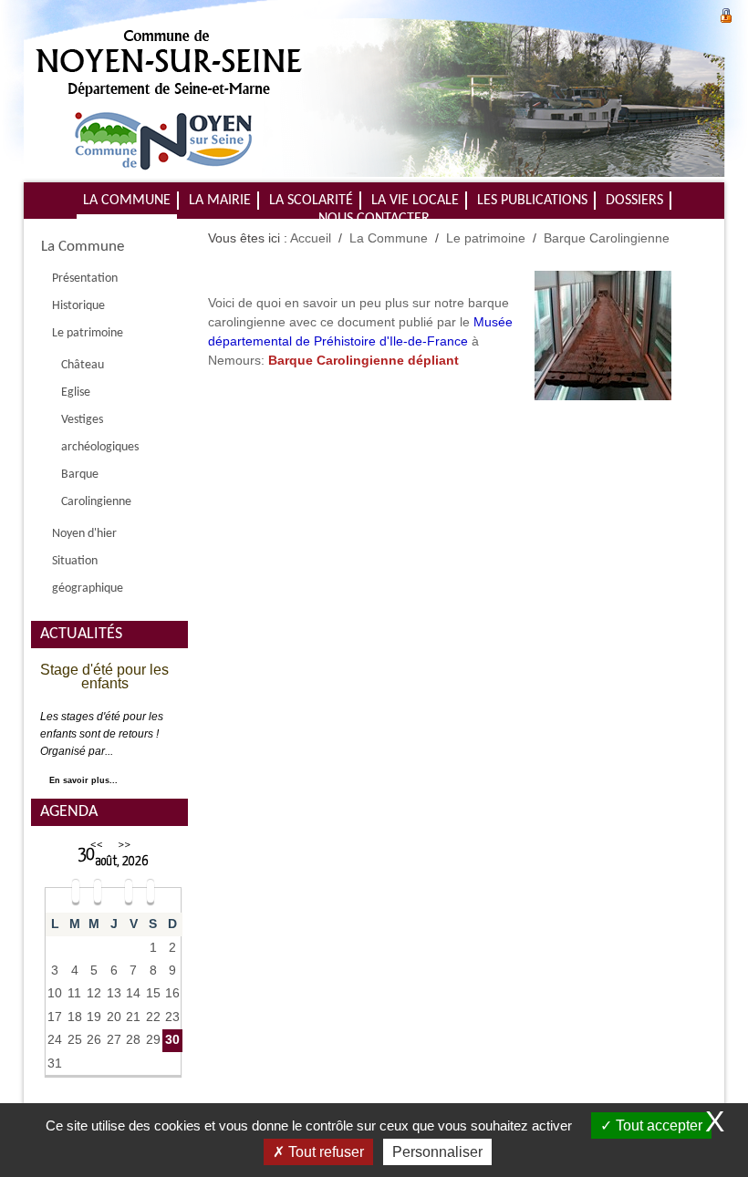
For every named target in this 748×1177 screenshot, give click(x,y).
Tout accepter (657, 1125)
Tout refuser (324, 1152)
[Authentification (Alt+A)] (726, 13)
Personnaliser (437, 1152)
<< (96, 844)
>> (124, 844)
